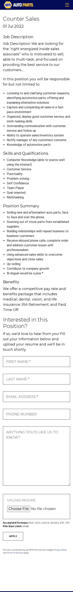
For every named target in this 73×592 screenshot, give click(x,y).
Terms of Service (15, 552)
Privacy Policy (60, 550)
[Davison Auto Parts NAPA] (18, 4)
